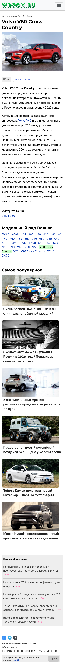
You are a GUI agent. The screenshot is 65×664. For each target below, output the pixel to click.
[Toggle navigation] (59, 5)
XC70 (5, 255)
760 (12, 238)
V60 (34, 247)
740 (4, 238)
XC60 (5, 234)
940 (34, 238)
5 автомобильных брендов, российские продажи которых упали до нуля (31, 404)
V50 (27, 247)
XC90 (15, 234)
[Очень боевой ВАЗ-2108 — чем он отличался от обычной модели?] (30, 290)
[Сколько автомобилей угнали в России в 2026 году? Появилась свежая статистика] (30, 334)
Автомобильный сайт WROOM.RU (19, 643)
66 (59, 234)
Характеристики (24, 79)
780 (19, 238)
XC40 (50, 251)
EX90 (32, 243)
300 (30, 234)
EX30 (23, 243)
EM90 (13, 243)
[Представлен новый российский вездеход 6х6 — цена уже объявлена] (30, 429)
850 (26, 238)
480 (53, 234)
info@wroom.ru (9, 647)
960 (41, 238)
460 (45, 234)
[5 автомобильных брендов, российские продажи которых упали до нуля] (30, 382)
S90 (12, 247)
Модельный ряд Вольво (27, 228)
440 (38, 234)
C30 (49, 238)
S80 (4, 247)
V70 (15, 251)
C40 (56, 238)
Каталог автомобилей (13, 16)
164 (23, 234)
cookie (16, 660)
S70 (55, 243)
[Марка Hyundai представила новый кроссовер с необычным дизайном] (30, 516)
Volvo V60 (24, 120)
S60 (48, 243)
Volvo (29, 16)
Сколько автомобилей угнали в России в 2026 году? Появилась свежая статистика (28, 356)
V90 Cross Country (33, 251)
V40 (19, 247)
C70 (4, 243)
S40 (40, 243)
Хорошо (53, 658)
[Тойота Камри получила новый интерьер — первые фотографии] (30, 473)
